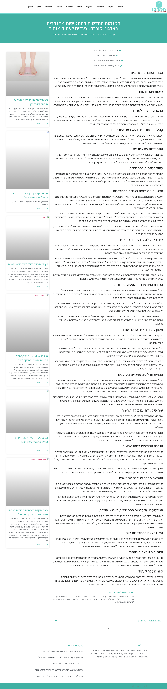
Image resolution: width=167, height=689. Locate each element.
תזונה (59, 6)
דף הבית (112, 34)
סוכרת (120, 6)
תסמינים (100, 6)
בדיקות (89, 6)
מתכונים (48, 6)
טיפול (79, 6)
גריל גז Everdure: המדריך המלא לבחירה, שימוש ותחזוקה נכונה (59, 669)
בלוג (39, 6)
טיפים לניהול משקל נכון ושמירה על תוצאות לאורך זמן (63, 651)
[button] (56, 620)
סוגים (110, 6)
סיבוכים (69, 6)
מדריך (30, 6)
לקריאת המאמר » (42, 123)
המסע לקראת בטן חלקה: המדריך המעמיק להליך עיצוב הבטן (60, 676)
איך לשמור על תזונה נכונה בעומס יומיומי (28, 264)
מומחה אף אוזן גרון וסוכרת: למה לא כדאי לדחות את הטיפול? (60, 657)
